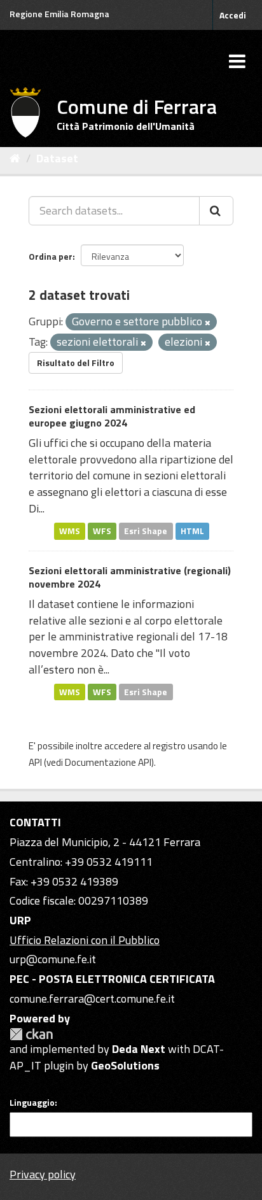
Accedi (232, 15)
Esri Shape (145, 531)
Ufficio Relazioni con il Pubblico (85, 940)
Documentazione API (108, 762)
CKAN (31, 1034)
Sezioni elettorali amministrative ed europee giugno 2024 (112, 416)
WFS (102, 531)
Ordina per (50, 256)
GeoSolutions (125, 1065)
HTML (192, 531)
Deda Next (138, 1048)
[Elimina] (207, 323)
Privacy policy (43, 1174)
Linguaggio (32, 1102)
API (35, 762)
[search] (216, 210)
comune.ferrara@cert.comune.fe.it (92, 998)
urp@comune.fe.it (53, 959)
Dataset (57, 158)
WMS (69, 531)
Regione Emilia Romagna (59, 13)
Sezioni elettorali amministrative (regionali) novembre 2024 (130, 577)
